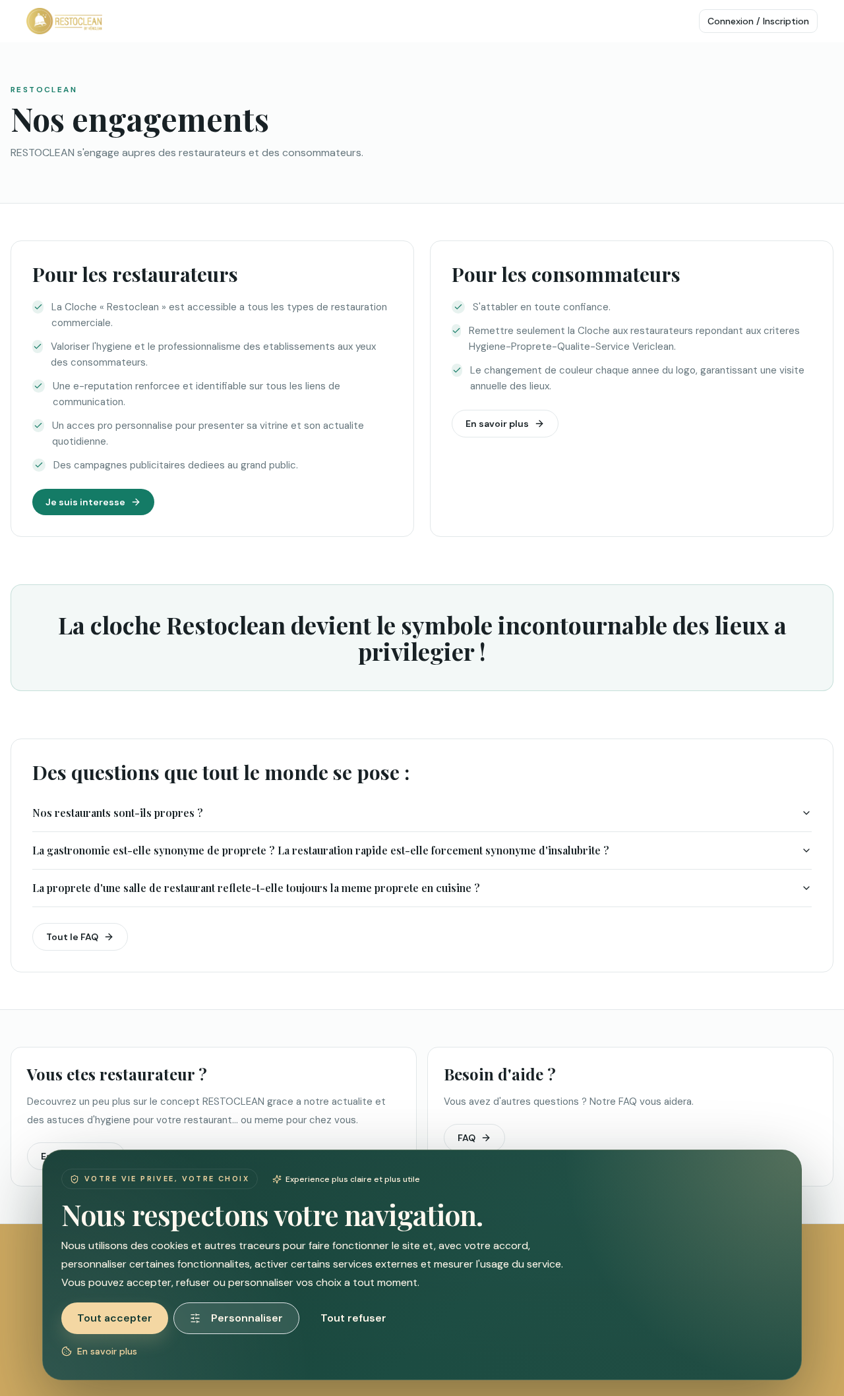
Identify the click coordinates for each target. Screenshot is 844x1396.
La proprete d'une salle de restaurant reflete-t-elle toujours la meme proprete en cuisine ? (256, 888)
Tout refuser (353, 1318)
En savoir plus (497, 424)
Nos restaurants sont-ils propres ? (117, 813)
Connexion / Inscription (758, 21)
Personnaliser (247, 1318)
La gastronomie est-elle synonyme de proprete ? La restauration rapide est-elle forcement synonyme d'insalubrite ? (320, 850)
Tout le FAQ (72, 937)
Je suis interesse (85, 502)
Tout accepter (114, 1318)
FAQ (466, 1138)
